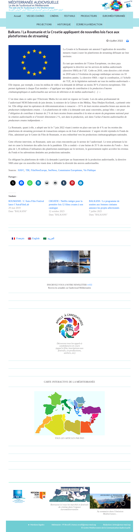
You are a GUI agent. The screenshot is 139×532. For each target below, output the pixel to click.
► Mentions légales (36, 524)
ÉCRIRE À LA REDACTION (89, 24)
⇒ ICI (89, 285)
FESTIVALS (69, 16)
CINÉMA (54, 16)
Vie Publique (89, 170)
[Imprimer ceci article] (127, 40)
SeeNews (52, 170)
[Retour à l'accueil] (69, 6)
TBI (27, 170)
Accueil (17, 16)
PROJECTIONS (44, 24)
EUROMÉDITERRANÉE (114, 16)
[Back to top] (131, 524)
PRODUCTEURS (89, 16)
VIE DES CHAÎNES (35, 16)
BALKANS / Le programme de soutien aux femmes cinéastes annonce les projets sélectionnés (104, 204)
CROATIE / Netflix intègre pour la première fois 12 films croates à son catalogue (66, 204)
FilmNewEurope (39, 170)
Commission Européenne (70, 170)
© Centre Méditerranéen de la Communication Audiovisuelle (106, 527)
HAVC (21, 170)
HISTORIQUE (64, 24)
